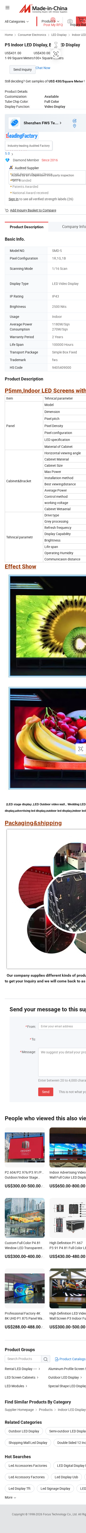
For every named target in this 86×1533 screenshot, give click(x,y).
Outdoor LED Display (63, 1377)
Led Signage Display (55, 1488)
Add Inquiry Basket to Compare (33, 210)
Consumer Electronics (32, 35)
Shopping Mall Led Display (28, 1442)
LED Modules (14, 1386)
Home (9, 35)
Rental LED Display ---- (21, 1368)
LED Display (59, 35)
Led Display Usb (66, 1477)
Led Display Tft (20, 1488)
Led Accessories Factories (28, 1465)
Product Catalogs (72, 1359)
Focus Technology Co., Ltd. (60, 1514)
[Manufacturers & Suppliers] (43, 8)
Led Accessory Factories (27, 1477)
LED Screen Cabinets (20, 1377)
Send (45, 1091)
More (9, 1497)
